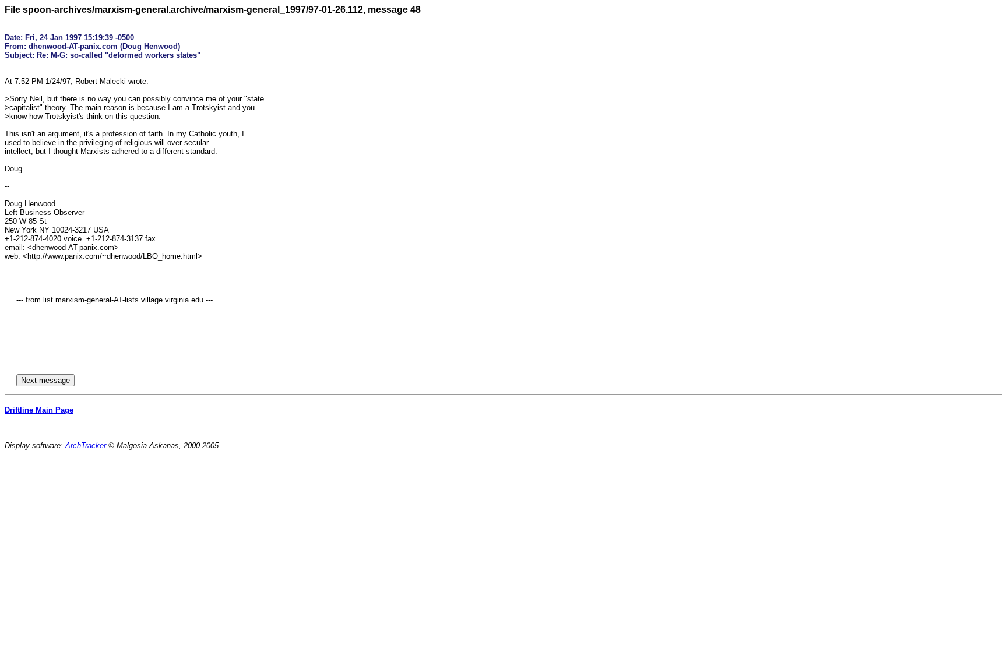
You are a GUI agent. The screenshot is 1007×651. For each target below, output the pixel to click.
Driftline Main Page (39, 410)
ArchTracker (85, 445)
